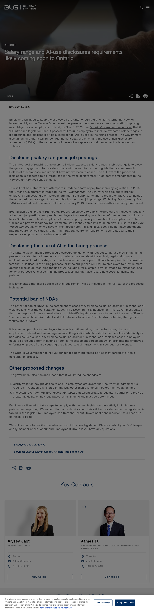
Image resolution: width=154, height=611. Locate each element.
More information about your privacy (56, 608)
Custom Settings (103, 603)
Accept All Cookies (125, 603)
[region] (77, 603)
